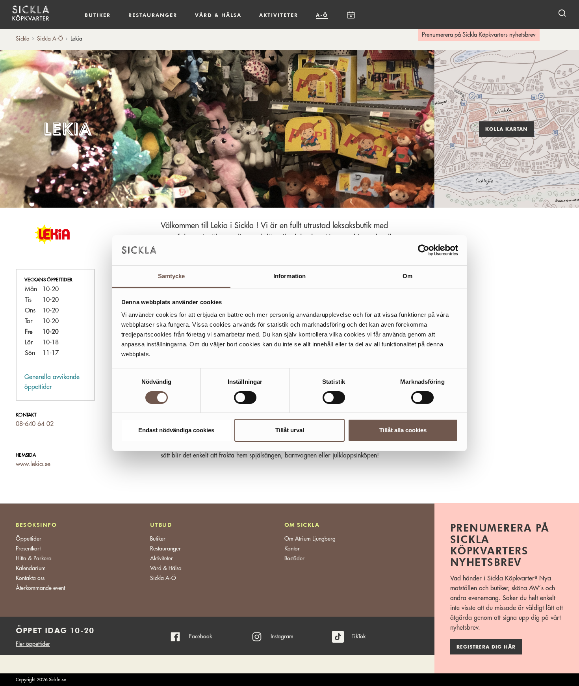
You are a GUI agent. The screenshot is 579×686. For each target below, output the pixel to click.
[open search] (562, 12)
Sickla (23, 38)
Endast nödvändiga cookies (176, 430)
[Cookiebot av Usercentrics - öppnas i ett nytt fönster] (423, 250)
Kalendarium (351, 15)
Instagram (282, 636)
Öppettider (28, 538)
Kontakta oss (30, 578)
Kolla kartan (506, 129)
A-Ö (322, 15)
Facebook (200, 636)
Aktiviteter (278, 15)
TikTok (359, 636)
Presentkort (28, 548)
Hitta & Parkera (34, 558)
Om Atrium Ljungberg (310, 538)
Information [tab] (289, 276)
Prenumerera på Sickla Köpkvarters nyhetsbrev (479, 35)
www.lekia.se (33, 464)
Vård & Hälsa (166, 568)
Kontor (292, 548)
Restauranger (152, 15)
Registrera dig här (486, 647)
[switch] (245, 397)
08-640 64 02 (35, 424)
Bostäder (294, 558)
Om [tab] (407, 276)
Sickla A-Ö (163, 578)
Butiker (98, 15)
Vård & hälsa (218, 15)
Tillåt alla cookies (403, 430)
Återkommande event (40, 588)
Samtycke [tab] (171, 276)
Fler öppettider (33, 644)
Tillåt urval (289, 430)
